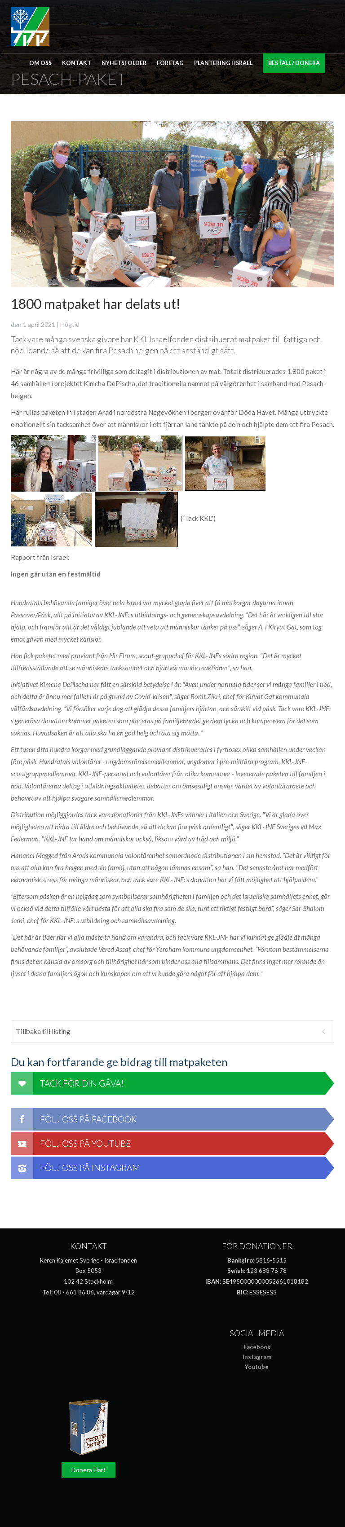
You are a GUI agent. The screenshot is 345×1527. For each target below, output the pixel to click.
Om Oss (40, 63)
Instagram (257, 1356)
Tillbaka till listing (43, 1031)
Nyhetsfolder (124, 63)
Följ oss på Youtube (85, 1143)
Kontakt (76, 63)
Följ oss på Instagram (90, 1167)
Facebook (256, 1347)
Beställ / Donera (294, 63)
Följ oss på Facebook (88, 1119)
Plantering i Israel (223, 63)
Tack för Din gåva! (82, 1083)
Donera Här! (88, 1470)
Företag (170, 63)
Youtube (257, 1366)
